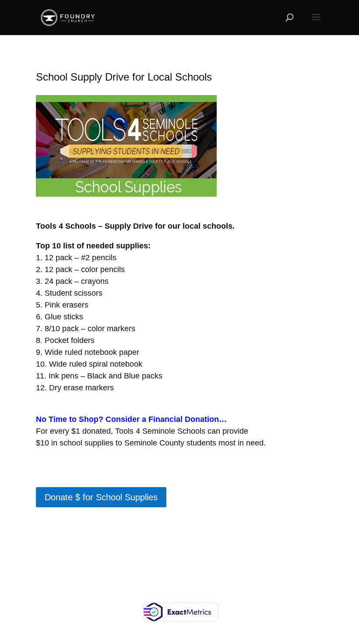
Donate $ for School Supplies (101, 497)
